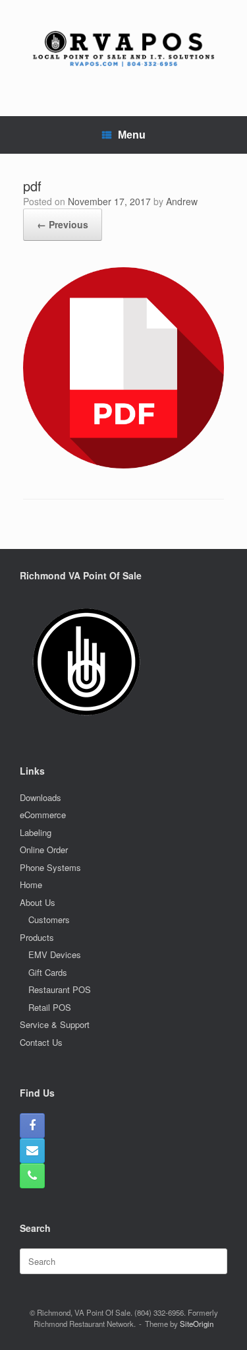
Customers (49, 919)
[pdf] (123, 465)
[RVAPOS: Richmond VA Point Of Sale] (123, 48)
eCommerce (43, 814)
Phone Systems (50, 867)
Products (37, 937)
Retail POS (49, 1007)
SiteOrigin (196, 1323)
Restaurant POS (59, 989)
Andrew (182, 201)
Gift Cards (47, 972)
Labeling (35, 832)
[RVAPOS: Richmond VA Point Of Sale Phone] (32, 1175)
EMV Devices (54, 954)
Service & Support (55, 1024)
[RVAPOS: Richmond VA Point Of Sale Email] (32, 1150)
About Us (37, 902)
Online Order (44, 849)
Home (31, 884)
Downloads (40, 797)
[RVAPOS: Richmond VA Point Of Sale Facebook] (32, 1125)
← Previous (62, 224)
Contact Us (41, 1042)
